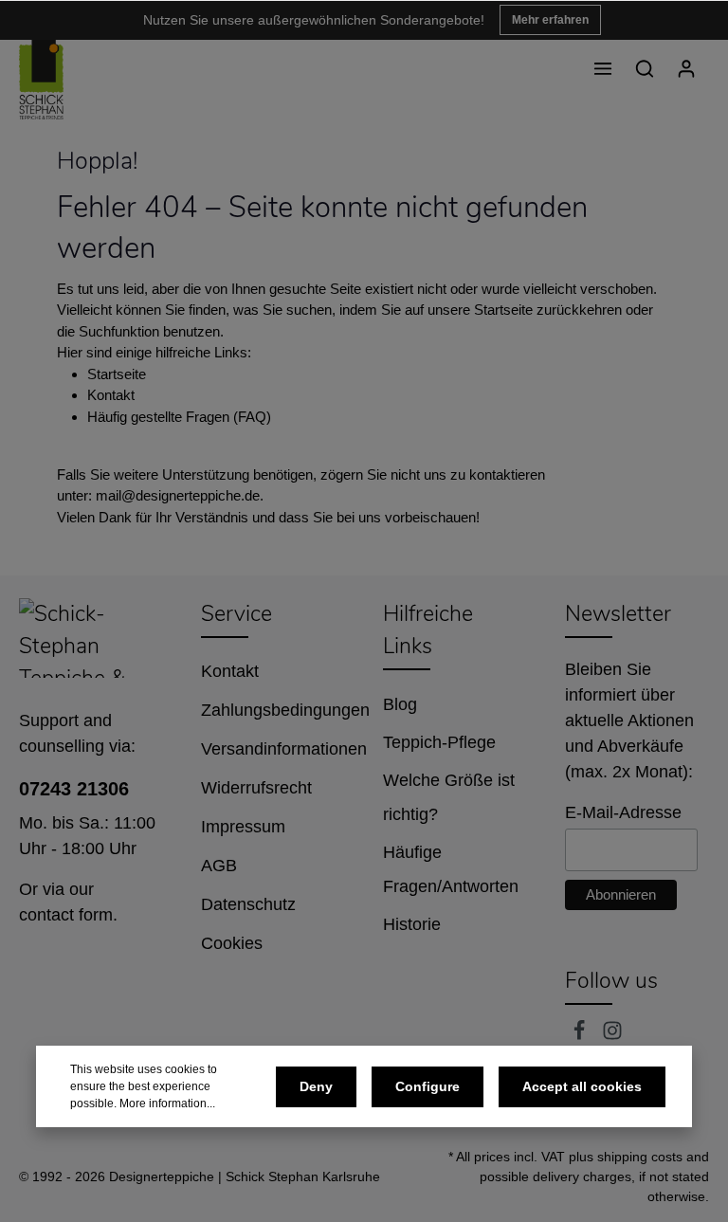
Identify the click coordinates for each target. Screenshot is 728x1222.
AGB (219, 865)
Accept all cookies (582, 1086)
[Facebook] (581, 1035)
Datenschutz (248, 904)
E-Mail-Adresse (623, 812)
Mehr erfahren (550, 20)
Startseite (116, 374)
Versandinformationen (284, 748)
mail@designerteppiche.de (178, 495)
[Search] (645, 68)
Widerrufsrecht (256, 787)
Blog (400, 704)
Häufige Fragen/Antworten (451, 869)
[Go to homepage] (41, 79)
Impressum (243, 826)
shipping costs (639, 1156)
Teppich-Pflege (439, 742)
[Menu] (603, 68)
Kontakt (111, 395)
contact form (66, 914)
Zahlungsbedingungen (285, 710)
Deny (316, 1086)
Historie (412, 924)
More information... (167, 1103)
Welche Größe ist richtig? (449, 797)
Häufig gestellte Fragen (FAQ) (179, 417)
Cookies (232, 943)
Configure (427, 1086)
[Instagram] (612, 1035)
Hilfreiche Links (428, 630)
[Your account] (686, 68)
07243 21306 (74, 788)
